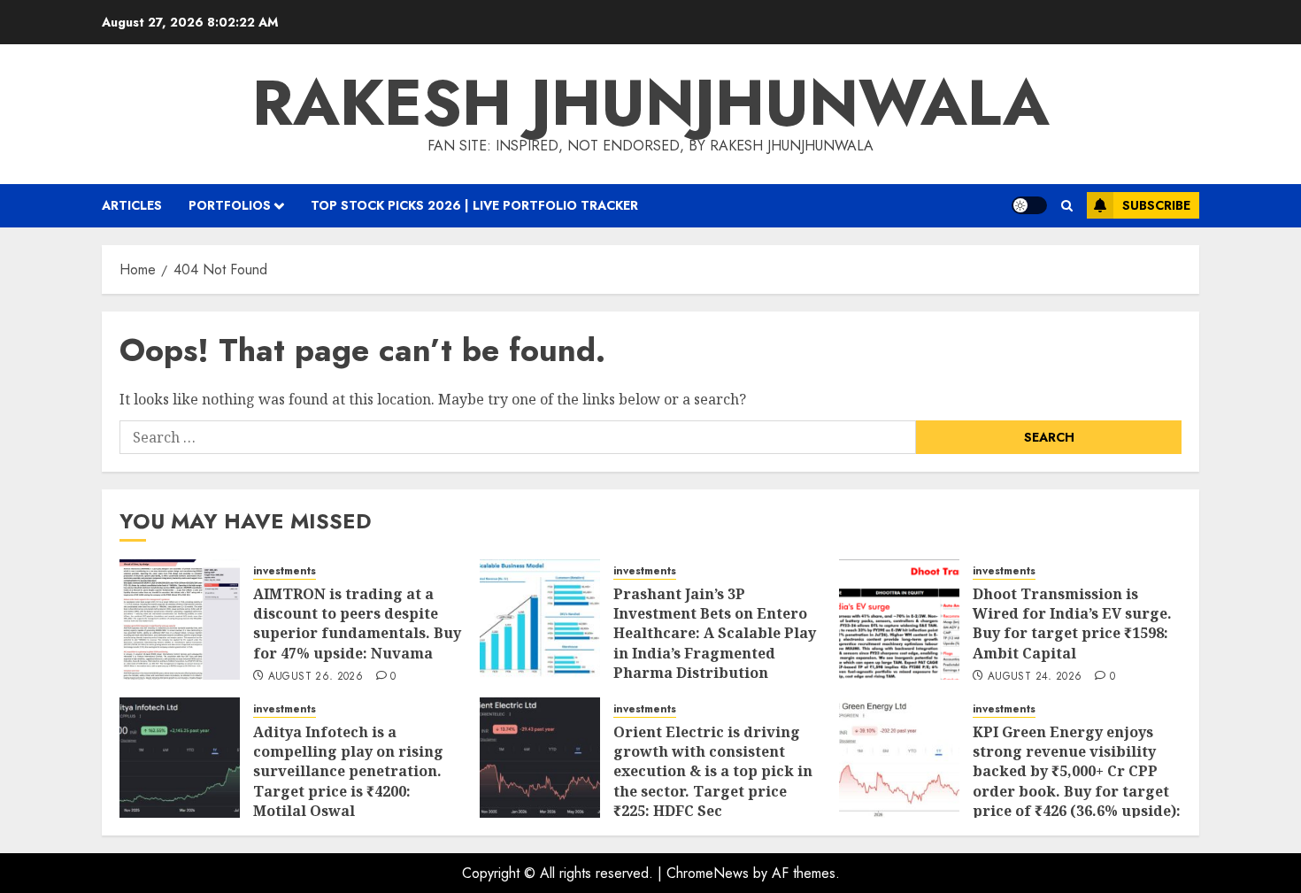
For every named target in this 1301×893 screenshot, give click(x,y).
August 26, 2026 (315, 677)
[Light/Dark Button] (1029, 205)
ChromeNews (707, 873)
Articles (132, 205)
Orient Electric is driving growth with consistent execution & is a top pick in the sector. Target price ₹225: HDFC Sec (712, 771)
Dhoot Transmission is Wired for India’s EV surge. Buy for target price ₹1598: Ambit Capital (1072, 623)
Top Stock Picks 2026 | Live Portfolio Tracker (474, 205)
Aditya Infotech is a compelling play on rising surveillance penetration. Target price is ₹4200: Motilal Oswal (348, 771)
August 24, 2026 (1035, 677)
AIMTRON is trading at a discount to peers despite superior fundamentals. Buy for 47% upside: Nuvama (357, 623)
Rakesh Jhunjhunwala (651, 103)
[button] (1067, 206)
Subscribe (1156, 205)
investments (284, 571)
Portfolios (230, 205)
